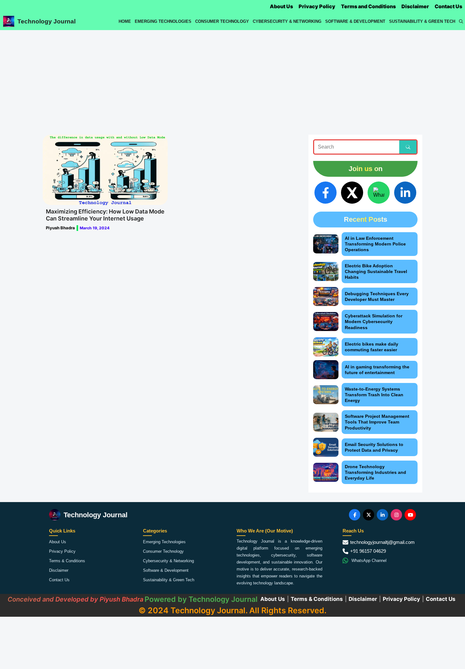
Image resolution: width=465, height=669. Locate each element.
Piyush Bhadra (60, 227)
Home (125, 21)
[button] (461, 21)
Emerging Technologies (163, 21)
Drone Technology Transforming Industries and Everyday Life (375, 472)
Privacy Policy (317, 6)
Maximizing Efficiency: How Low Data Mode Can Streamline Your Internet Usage (105, 215)
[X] (352, 193)
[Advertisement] (232, 77)
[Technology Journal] (8, 21)
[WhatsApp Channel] (379, 193)
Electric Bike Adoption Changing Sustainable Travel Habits (376, 271)
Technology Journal (46, 21)
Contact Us (448, 6)
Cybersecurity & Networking (287, 21)
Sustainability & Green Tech (422, 21)
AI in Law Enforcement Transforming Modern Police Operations (375, 244)
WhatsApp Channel (369, 560)
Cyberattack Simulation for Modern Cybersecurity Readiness (373, 321)
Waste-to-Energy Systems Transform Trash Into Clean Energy (374, 394)
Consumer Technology (222, 21)
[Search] (408, 147)
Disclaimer (415, 6)
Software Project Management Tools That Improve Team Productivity (377, 422)
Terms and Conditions (368, 6)
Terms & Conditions (67, 560)
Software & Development (355, 21)
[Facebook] (325, 193)
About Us (281, 6)
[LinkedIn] (405, 193)
